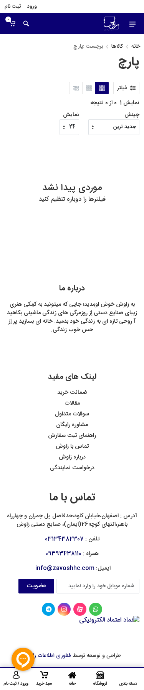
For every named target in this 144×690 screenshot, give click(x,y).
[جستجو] (26, 23)
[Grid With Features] (89, 88)
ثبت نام (13, 6)
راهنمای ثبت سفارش (72, 435)
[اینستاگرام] (64, 609)
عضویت (36, 586)
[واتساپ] (95, 609)
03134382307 (64, 539)
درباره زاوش (72, 457)
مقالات (72, 403)
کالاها (117, 46)
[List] (76, 88)
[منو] (132, 23)
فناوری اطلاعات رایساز (47, 655)
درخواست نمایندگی (72, 468)
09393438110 (63, 553)
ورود (32, 6)
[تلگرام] (48, 609)
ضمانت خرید (72, 392)
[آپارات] (79, 609)
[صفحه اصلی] (100, 23)
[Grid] (102, 88)
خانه (135, 46)
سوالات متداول (72, 414)
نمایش (71, 115)
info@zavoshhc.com (64, 568)
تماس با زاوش (72, 446)
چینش (131, 115)
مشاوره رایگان (72, 425)
